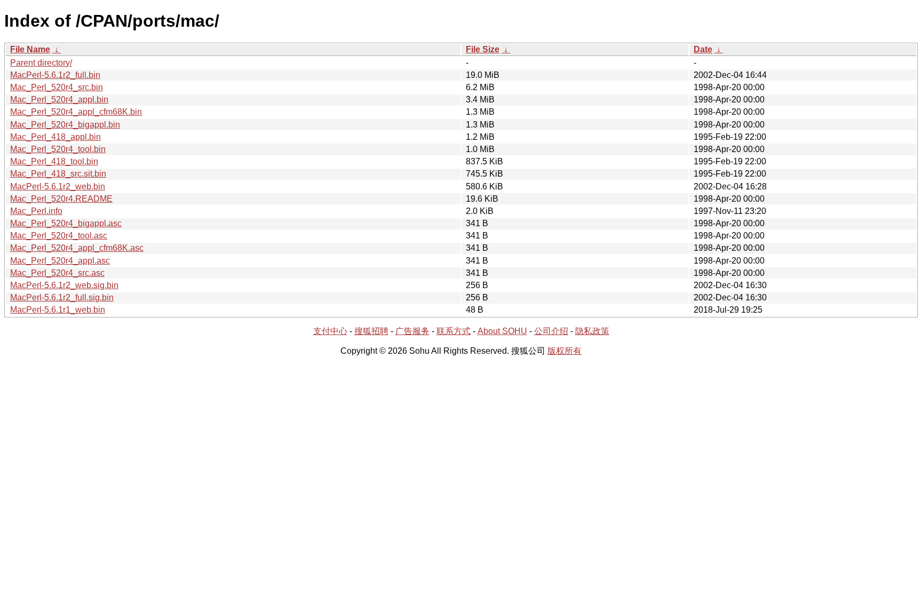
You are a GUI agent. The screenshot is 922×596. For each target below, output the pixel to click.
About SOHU (502, 331)
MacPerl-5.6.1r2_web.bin (57, 186)
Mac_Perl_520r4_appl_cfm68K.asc (77, 247)
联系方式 (453, 331)
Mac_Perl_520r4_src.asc (57, 272)
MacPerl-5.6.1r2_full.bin (55, 75)
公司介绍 (551, 331)
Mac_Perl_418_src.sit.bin (58, 173)
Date (703, 49)
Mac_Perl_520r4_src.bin (56, 87)
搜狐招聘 (371, 331)
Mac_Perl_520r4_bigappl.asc (66, 223)
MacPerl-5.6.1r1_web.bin (57, 309)
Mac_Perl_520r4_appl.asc (60, 260)
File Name (30, 49)
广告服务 (412, 331)
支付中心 (330, 331)
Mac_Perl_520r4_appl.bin (59, 99)
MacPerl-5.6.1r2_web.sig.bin (64, 285)
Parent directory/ (41, 62)
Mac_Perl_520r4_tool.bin (58, 149)
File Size (482, 49)
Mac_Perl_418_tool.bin (54, 161)
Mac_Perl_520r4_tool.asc (58, 235)
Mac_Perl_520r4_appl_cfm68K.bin (76, 111)
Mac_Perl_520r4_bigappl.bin (65, 124)
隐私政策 (592, 331)
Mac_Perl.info (36, 211)
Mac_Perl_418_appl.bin (55, 136)
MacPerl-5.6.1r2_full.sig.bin (62, 297)
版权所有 (564, 350)
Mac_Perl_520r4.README (61, 198)
